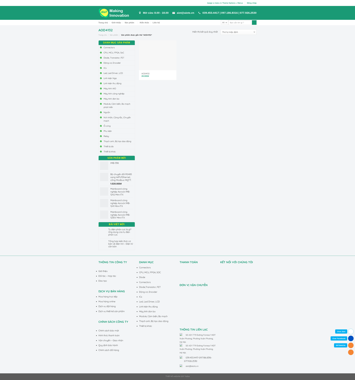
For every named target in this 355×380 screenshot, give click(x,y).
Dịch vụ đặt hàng (107, 306)
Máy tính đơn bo (111, 98)
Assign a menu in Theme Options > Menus (225, 3)
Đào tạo (102, 280)
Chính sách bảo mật (108, 330)
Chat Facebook (338, 338)
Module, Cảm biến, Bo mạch (153, 316)
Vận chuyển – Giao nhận (110, 340)
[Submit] (254, 22)
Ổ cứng (107, 126)
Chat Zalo (341, 331)
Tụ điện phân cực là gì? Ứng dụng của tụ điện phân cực (119, 232)
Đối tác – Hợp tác (107, 276)
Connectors (109, 47)
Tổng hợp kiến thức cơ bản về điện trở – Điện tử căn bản (120, 244)
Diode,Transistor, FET (150, 287)
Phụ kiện (108, 131)
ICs (105, 68)
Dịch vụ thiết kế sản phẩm (111, 311)
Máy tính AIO (110, 88)
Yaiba (187, 376)
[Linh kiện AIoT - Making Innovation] (114, 13)
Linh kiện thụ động (112, 83)
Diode (142, 277)
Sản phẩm (129, 22)
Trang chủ (103, 22)
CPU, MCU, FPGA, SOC (150, 272)
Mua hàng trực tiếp (107, 296)
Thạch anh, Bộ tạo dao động (117, 141)
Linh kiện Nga (110, 78)
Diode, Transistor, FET (114, 57)
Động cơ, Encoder (112, 63)
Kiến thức (144, 22)
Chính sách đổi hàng (108, 350)
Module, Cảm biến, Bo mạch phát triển (117, 106)
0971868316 (340, 345)
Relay (106, 136)
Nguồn (107, 112)
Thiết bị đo (109, 146)
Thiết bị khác (110, 151)
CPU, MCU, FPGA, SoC (114, 52)
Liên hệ (156, 22)
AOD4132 (145, 73)
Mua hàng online (106, 301)
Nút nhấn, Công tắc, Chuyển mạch (117, 119)
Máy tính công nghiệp (114, 93)
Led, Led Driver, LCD (113, 73)
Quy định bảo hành (108, 345)
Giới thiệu (116, 22)
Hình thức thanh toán (109, 335)
